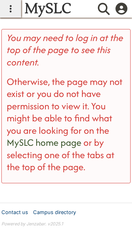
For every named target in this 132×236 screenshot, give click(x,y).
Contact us (14, 212)
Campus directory (54, 212)
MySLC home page (44, 142)
